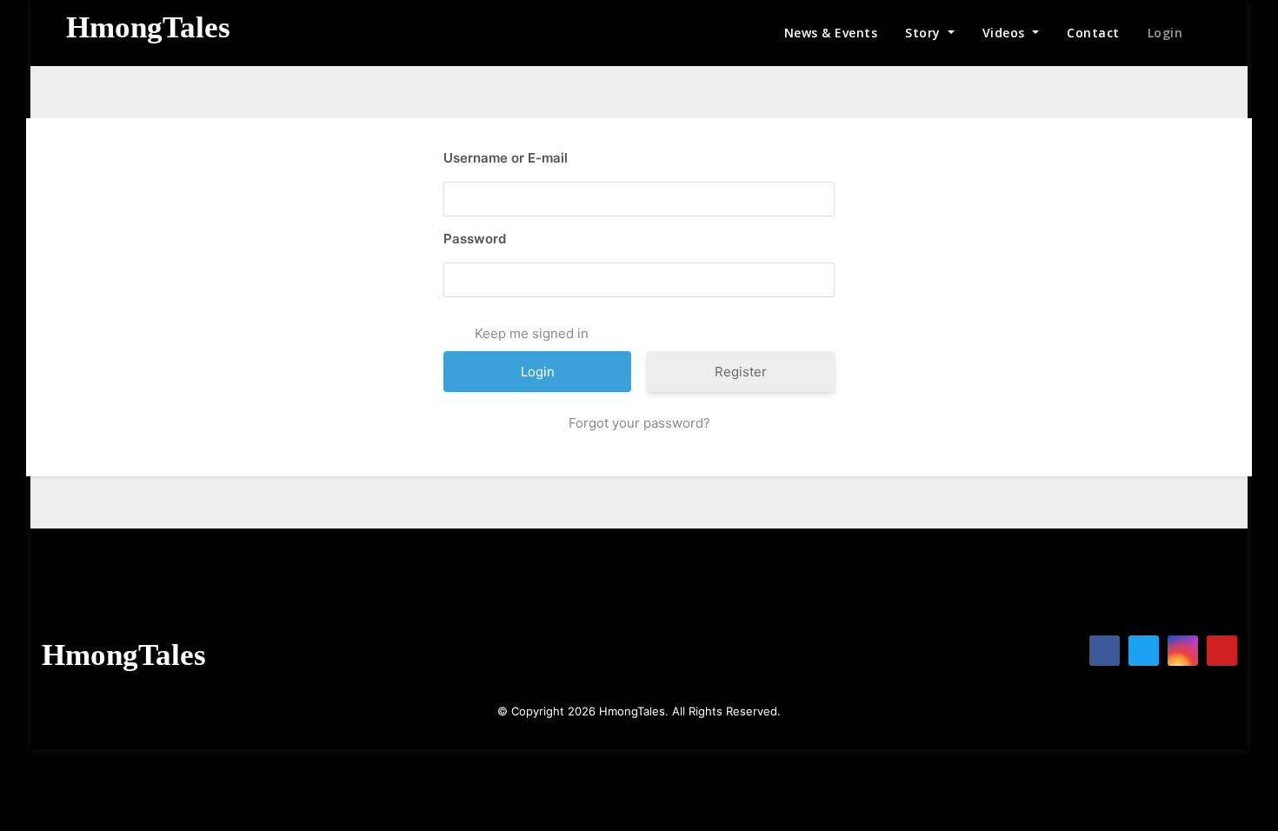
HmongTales (148, 27)
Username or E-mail (505, 158)
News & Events (831, 32)
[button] (1215, 33)
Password (474, 238)
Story (924, 32)
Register (741, 371)
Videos (1005, 32)
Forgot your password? (639, 423)
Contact (1093, 32)
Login (1165, 32)
